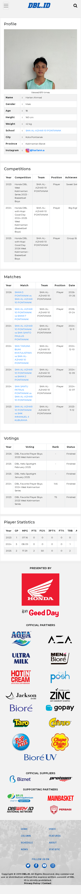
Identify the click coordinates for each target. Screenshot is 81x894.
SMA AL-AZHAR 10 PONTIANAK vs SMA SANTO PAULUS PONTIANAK (24, 332)
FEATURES (55, 835)
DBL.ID (26, 874)
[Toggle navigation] (6, 5)
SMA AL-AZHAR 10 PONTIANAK (43, 130)
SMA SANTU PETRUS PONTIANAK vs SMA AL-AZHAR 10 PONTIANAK (24, 393)
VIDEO (52, 828)
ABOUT (53, 842)
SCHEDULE (27, 842)
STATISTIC (54, 849)
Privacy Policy (32, 883)
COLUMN (26, 835)
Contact (46, 883)
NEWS (24, 849)
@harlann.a (36, 150)
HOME (24, 828)
